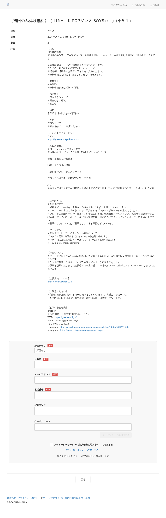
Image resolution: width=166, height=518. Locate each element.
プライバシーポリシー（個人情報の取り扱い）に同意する (83, 444)
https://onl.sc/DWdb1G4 (59, 281)
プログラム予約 (119, 5)
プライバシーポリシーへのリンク (80, 450)
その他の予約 (138, 5)
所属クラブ (43, 346)
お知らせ (154, 5)
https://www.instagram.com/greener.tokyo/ (81, 330)
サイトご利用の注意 (52, 497)
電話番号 (42, 389)
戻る (83, 479)
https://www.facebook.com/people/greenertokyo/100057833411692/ (94, 327)
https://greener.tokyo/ (66, 317)
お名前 (40, 359)
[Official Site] (22, 4)
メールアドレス (45, 374)
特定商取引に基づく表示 (77, 497)
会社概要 (11, 497)
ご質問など (40, 405)
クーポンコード (42, 421)
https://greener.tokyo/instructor (63, 139)
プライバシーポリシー (29, 497)
